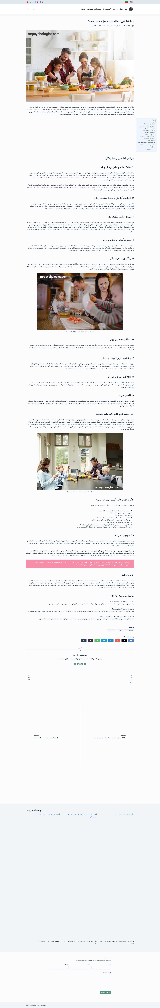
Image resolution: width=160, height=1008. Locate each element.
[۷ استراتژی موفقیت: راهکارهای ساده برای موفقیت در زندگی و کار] (80, 876)
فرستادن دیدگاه (105, 992)
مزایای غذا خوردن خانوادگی (148, 123)
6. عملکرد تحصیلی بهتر (150, 134)
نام (110, 964)
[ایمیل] (90, 640)
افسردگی (35, 204)
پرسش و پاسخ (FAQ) (150, 149)
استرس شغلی (89, 208)
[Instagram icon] (75, 664)
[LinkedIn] (35, 2)
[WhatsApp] (30, 2)
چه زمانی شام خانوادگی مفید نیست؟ (146, 142)
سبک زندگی (94, 25)
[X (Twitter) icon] (78, 664)
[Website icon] (81, 664)
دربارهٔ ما (115, 9)
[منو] (28, 9)
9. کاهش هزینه (151, 140)
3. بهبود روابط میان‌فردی (150, 128)
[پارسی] (126, 2)
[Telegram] (32, 2)
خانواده (120, 630)
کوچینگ (83, 9)
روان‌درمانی (130, 387)
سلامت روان (111, 630)
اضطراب (131, 206)
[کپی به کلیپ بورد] (83, 640)
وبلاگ (121, 9)
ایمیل (88, 964)
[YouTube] (27, 2)
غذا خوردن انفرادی (151, 146)
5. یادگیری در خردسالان (150, 132)
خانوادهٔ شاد (152, 147)
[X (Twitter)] (40, 2)
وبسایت (66, 964)
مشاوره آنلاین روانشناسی (94, 9)
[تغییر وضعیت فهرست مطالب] (153, 120)
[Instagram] (37, 2)
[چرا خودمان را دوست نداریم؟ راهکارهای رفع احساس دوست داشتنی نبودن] (117, 876)
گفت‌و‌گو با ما (107, 9)
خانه (126, 9)
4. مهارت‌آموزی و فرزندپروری (149, 130)
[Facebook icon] (85, 664)
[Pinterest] (117, 640)
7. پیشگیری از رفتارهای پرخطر (147, 136)
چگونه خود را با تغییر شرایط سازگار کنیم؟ (49, 941)
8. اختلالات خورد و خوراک (149, 138)
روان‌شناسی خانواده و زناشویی (104, 25)
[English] (131, 2)
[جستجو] (33, 9)
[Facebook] (42, 2)
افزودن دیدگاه (107, 972)
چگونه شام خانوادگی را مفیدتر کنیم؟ (147, 144)
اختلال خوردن (120, 382)
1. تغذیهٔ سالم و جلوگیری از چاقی (148, 124)
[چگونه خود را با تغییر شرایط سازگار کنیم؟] (43, 876)
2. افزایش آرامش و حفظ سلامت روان (147, 126)
